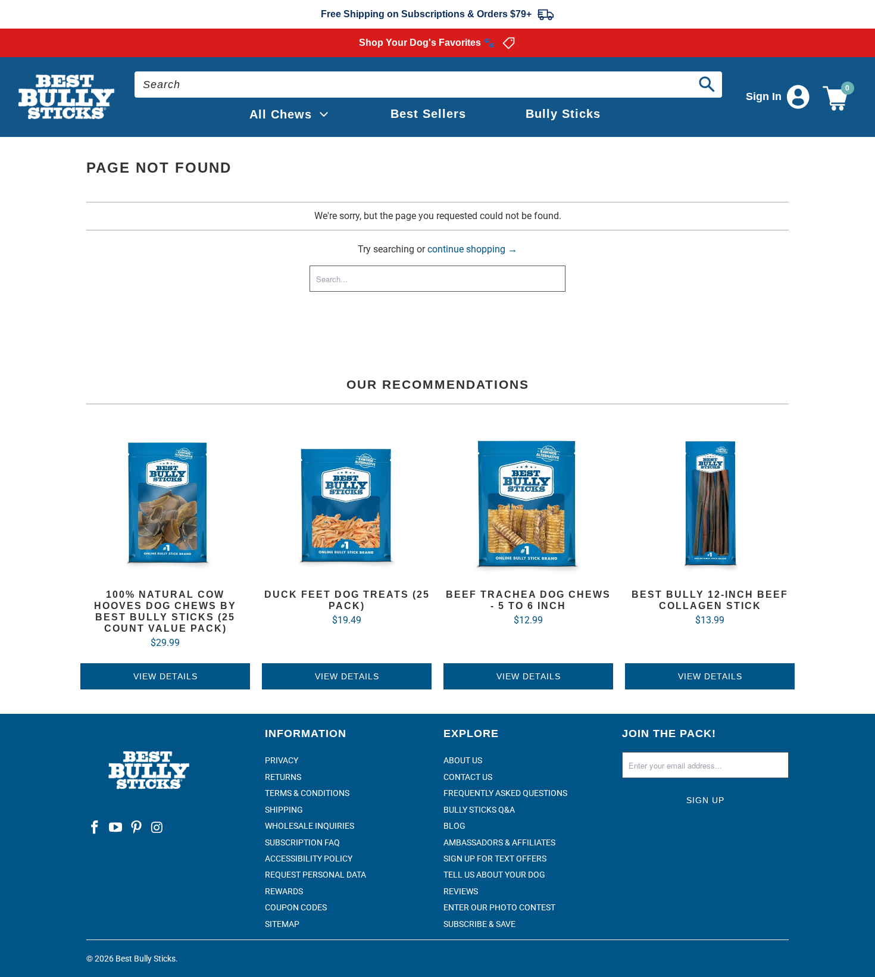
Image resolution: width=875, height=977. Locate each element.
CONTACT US (467, 777)
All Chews (280, 114)
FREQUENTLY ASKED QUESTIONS (505, 793)
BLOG (454, 826)
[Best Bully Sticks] (67, 97)
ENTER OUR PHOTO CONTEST (499, 907)
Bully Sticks (563, 113)
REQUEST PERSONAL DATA (315, 874)
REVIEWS (460, 891)
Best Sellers (428, 113)
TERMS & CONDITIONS (307, 793)
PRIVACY (281, 760)
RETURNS (283, 777)
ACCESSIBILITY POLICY (308, 858)
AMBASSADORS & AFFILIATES (499, 842)
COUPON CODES (296, 907)
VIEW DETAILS (165, 676)
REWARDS (284, 891)
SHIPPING (284, 809)
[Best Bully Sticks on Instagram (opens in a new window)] (157, 828)
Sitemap (282, 924)
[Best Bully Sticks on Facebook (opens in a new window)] (95, 828)
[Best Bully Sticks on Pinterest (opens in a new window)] (136, 828)
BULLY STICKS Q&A (479, 809)
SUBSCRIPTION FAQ (302, 842)
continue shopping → (472, 249)
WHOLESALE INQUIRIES (309, 826)
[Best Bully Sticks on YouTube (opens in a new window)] (116, 828)
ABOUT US (462, 760)
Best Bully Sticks (145, 958)
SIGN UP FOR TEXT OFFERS (494, 858)
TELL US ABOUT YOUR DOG (494, 874)
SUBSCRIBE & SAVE (479, 924)
